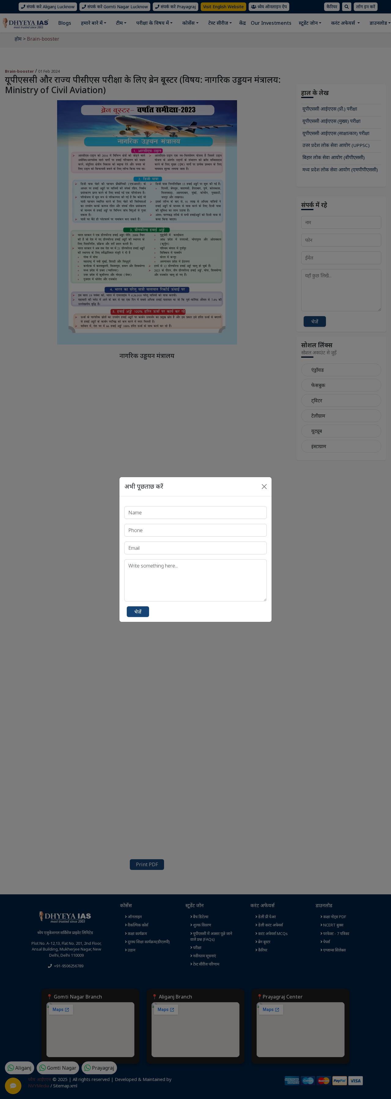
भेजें (137, 611)
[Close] (264, 486)
